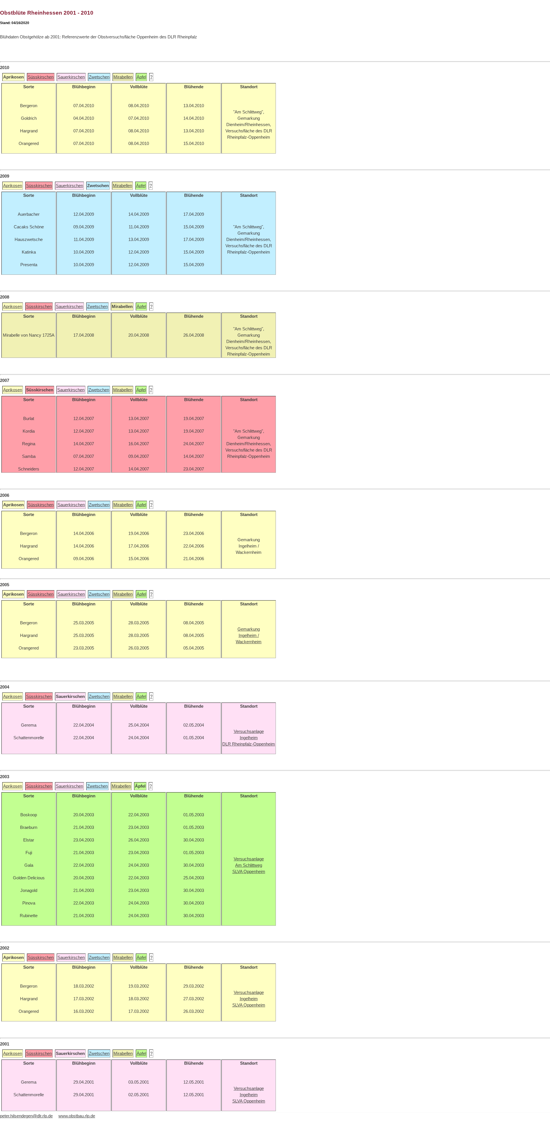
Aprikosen (12, 185)
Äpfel (141, 77)
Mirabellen (123, 77)
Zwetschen (99, 77)
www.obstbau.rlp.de (76, 1116)
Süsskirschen (41, 77)
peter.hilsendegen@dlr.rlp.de (26, 1116)
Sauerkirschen (71, 77)
